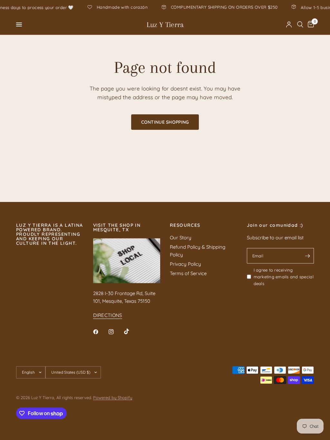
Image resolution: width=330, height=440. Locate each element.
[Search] (300, 24)
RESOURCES (185, 225)
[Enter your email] (307, 255)
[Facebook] (100, 332)
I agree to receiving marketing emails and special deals (284, 276)
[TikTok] (131, 331)
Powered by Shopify (112, 397)
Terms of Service (188, 273)
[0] (310, 24)
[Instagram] (116, 332)
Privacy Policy (185, 264)
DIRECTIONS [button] (107, 315)
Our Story (180, 237)
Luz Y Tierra (165, 24)
